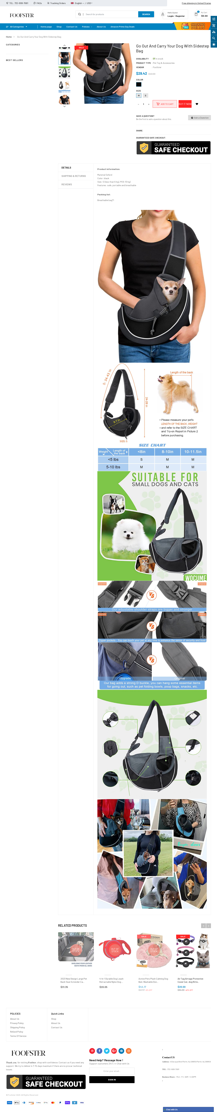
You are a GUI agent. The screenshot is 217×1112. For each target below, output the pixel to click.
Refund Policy (16, 1031)
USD (89, 1)
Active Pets (146, 971)
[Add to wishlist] (197, 104)
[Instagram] (129, 1051)
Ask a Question (201, 117)
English (78, 3)
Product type (143, 63)
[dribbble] (92, 1051)
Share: (139, 130)
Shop (53, 1018)
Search (146, 14)
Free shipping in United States (196, 3)
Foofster (157, 67)
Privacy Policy (17, 1023)
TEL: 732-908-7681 (18, 3)
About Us (14, 1018)
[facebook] (99, 1051)
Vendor (140, 67)
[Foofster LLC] (28, 1053)
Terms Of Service (18, 1036)
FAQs (39, 3)
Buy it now (185, 103)
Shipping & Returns (73, 175)
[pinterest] (121, 1051)
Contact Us (56, 1027)
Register (180, 16)
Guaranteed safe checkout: (151, 137)
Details (66, 167)
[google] (114, 1051)
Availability (142, 58)
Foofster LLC (69, 971)
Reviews (66, 184)
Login (171, 16)
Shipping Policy (17, 1027)
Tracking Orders (58, 3)
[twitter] (107, 1051)
